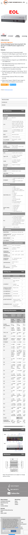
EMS (2, 511)
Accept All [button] (13, 531)
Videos (16, 504)
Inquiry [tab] (4, 104)
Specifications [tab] (5, 99)
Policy (2, 504)
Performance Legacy (9, 89)
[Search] (26, 3)
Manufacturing (4, 502)
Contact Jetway (4, 505)
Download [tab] (4, 102)
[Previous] (3, 17)
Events (16, 502)
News (16, 501)
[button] (1, 3)
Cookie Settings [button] (6, 531)
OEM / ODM (4, 513)
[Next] (25, 17)
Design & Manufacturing (7, 510)
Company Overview (5, 501)
